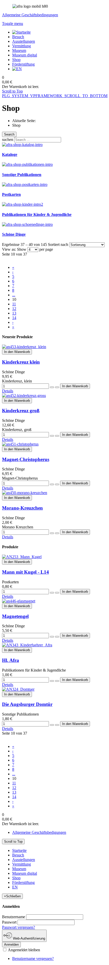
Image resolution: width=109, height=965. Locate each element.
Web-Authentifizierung (28, 938)
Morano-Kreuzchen (22, 508)
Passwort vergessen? (18, 927)
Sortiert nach (58, 244)
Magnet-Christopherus (25, 459)
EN (15, 887)
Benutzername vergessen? (33, 958)
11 (14, 304)
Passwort (9, 922)
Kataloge (9, 154)
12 (14, 308)
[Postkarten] (24, 184)
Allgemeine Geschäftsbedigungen (39, 832)
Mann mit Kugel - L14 (25, 572)
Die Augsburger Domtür (27, 704)
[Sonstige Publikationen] (27, 164)
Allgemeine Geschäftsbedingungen (30, 15)
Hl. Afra (10, 660)
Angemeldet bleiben (23, 950)
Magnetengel (15, 616)
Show (21, 249)
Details (7, 391)
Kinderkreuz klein (21, 362)
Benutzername (13, 917)
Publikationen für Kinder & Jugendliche (36, 214)
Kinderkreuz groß (21, 410)
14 (14, 318)
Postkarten (11, 194)
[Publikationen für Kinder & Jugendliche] (22, 204)
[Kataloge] (22, 144)
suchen (7, 139)
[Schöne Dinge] (27, 224)
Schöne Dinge (14, 234)
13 (14, 313)
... (13, 295)
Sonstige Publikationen (21, 174)
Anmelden (11, 944)
